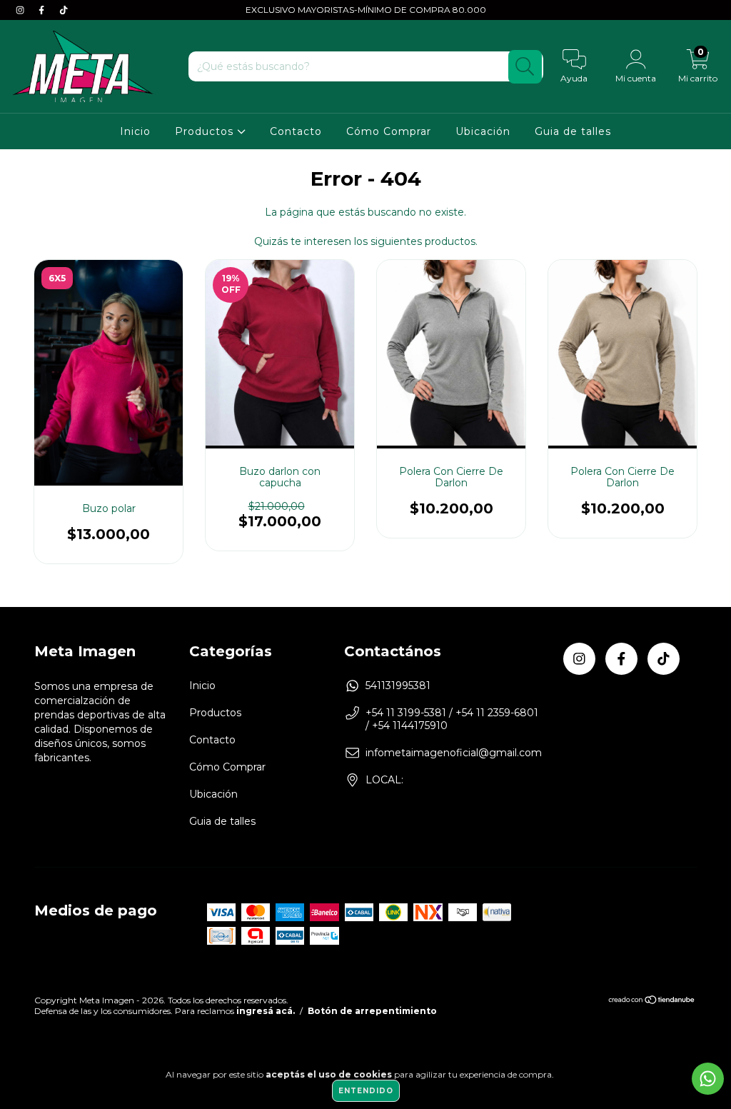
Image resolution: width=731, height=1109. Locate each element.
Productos (206, 131)
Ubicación (482, 131)
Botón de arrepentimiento (372, 1010)
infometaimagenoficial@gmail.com (454, 752)
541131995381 (398, 685)
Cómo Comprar (388, 131)
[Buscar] (525, 67)
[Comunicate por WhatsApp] (708, 1079)
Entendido (365, 1090)
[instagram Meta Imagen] (21, 10)
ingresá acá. (265, 1010)
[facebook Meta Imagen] (43, 10)
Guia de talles (573, 131)
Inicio (135, 131)
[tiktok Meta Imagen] (63, 10)
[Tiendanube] (652, 1000)
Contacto (296, 131)
